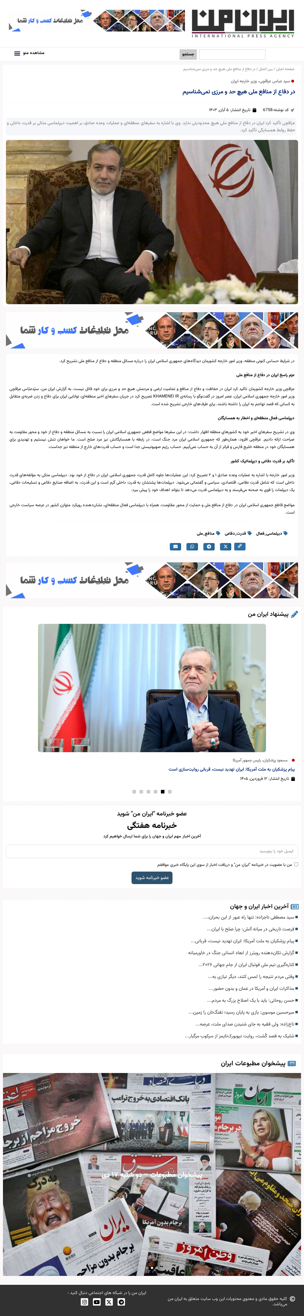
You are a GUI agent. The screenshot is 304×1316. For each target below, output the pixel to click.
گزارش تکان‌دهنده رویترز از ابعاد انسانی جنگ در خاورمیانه (241, 953)
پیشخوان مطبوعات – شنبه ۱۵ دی (152, 1175)
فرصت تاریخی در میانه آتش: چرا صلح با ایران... (251, 929)
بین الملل (266, 69)
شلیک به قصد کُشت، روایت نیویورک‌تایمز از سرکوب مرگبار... (240, 1036)
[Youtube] (96, 1302)
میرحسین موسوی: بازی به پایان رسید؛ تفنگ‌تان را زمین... (242, 1012)
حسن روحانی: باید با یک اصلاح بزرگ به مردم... (251, 1000)
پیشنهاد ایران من (268, 614)
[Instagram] (84, 1302)
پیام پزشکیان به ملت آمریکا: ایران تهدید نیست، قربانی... (243, 941)
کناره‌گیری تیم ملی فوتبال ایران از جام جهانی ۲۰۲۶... (246, 965)
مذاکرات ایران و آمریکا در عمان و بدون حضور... (252, 989)
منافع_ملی (206, 534)
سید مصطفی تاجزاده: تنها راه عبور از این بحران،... (249, 917)
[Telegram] (121, 1302)
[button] (17, 53)
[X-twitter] (109, 1302)
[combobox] (232, 54)
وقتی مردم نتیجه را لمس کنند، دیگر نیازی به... (251, 977)
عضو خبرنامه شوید (152, 878)
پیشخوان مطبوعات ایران (253, 1063)
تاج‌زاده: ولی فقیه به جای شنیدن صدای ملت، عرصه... (245, 1024)
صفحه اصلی (285, 69)
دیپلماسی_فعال (269, 534)
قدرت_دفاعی (235, 534)
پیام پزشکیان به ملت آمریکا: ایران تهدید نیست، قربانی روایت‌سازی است (232, 769)
